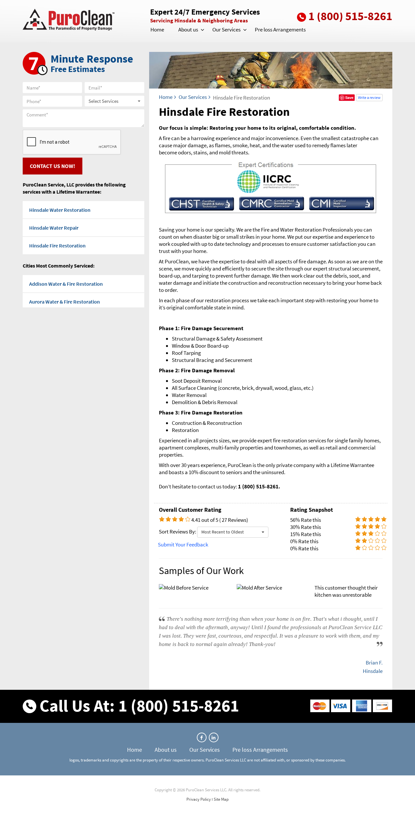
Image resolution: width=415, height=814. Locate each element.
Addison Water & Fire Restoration (66, 284)
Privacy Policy (198, 799)
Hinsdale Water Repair (53, 227)
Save (349, 97)
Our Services (226, 29)
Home (157, 29)
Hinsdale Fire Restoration (57, 245)
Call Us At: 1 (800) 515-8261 (139, 705)
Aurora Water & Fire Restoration (64, 301)
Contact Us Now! (52, 166)
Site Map (221, 799)
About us (188, 29)
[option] (270, 590)
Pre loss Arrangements (280, 29)
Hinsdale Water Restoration (59, 210)
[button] (202, 30)
